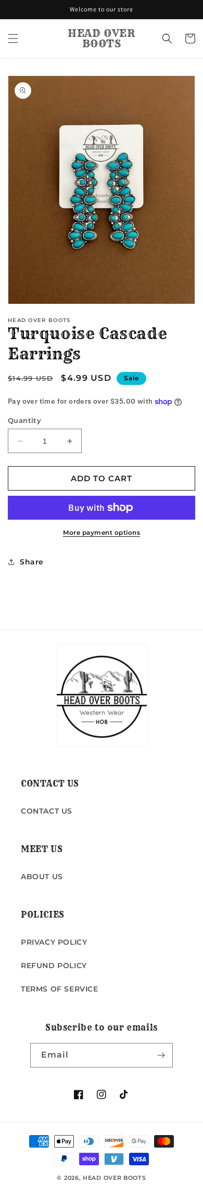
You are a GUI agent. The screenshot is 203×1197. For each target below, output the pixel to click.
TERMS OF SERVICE (59, 989)
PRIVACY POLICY (54, 942)
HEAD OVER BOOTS (114, 1177)
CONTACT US (46, 811)
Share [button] (32, 562)
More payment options (101, 532)
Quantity (24, 420)
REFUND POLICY (54, 965)
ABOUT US (42, 876)
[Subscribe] (160, 1055)
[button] (13, 38)
